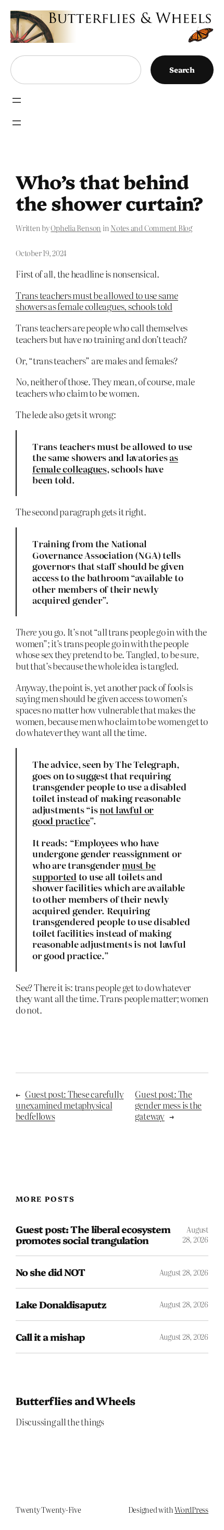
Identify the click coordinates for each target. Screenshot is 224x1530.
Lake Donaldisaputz (61, 1304)
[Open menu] (16, 100)
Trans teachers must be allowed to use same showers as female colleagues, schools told (97, 301)
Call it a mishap (50, 1336)
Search (182, 69)
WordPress (191, 1509)
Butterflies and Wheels (75, 1400)
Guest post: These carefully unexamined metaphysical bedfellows (69, 1105)
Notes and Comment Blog (151, 228)
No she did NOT (50, 1272)
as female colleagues (105, 463)
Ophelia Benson (76, 228)
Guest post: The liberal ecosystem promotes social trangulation (93, 1234)
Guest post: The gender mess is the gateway (168, 1105)
